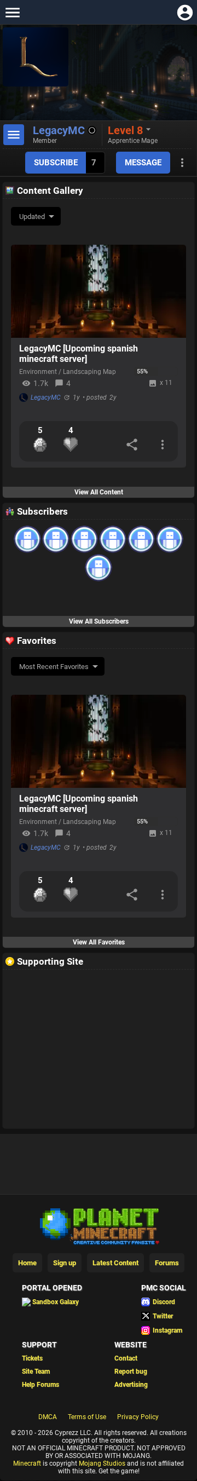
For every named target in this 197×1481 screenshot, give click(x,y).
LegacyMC (46, 397)
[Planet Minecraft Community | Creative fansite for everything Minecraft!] (98, 1225)
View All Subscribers (99, 621)
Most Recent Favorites (54, 666)
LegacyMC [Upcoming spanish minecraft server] (78, 353)
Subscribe (56, 163)
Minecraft (27, 1463)
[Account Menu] (184, 12)
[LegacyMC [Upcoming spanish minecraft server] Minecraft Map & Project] (98, 291)
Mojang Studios (102, 1463)
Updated (32, 216)
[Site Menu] (12, 12)
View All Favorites (99, 942)
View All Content (98, 492)
